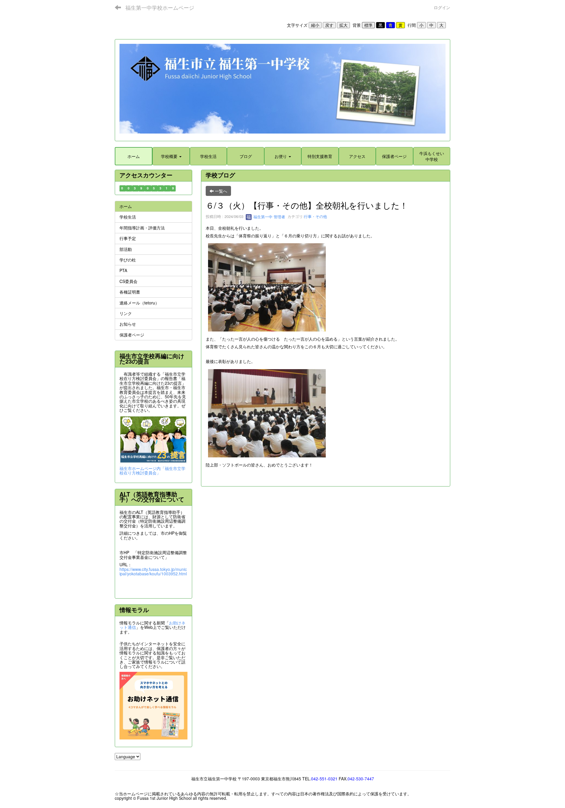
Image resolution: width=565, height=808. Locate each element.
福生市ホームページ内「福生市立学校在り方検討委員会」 (152, 470)
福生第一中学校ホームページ (159, 7)
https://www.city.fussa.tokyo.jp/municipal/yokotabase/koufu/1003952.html (153, 571)
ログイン (442, 7)
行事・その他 (315, 216)
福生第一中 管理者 (268, 216)
